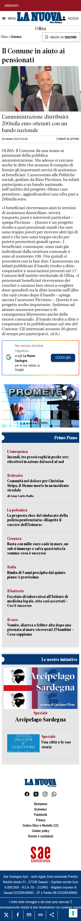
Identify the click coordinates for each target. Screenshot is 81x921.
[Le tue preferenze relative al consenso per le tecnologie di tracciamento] (73, 913)
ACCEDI (73, 18)
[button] (40, 405)
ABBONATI (11, 6)
